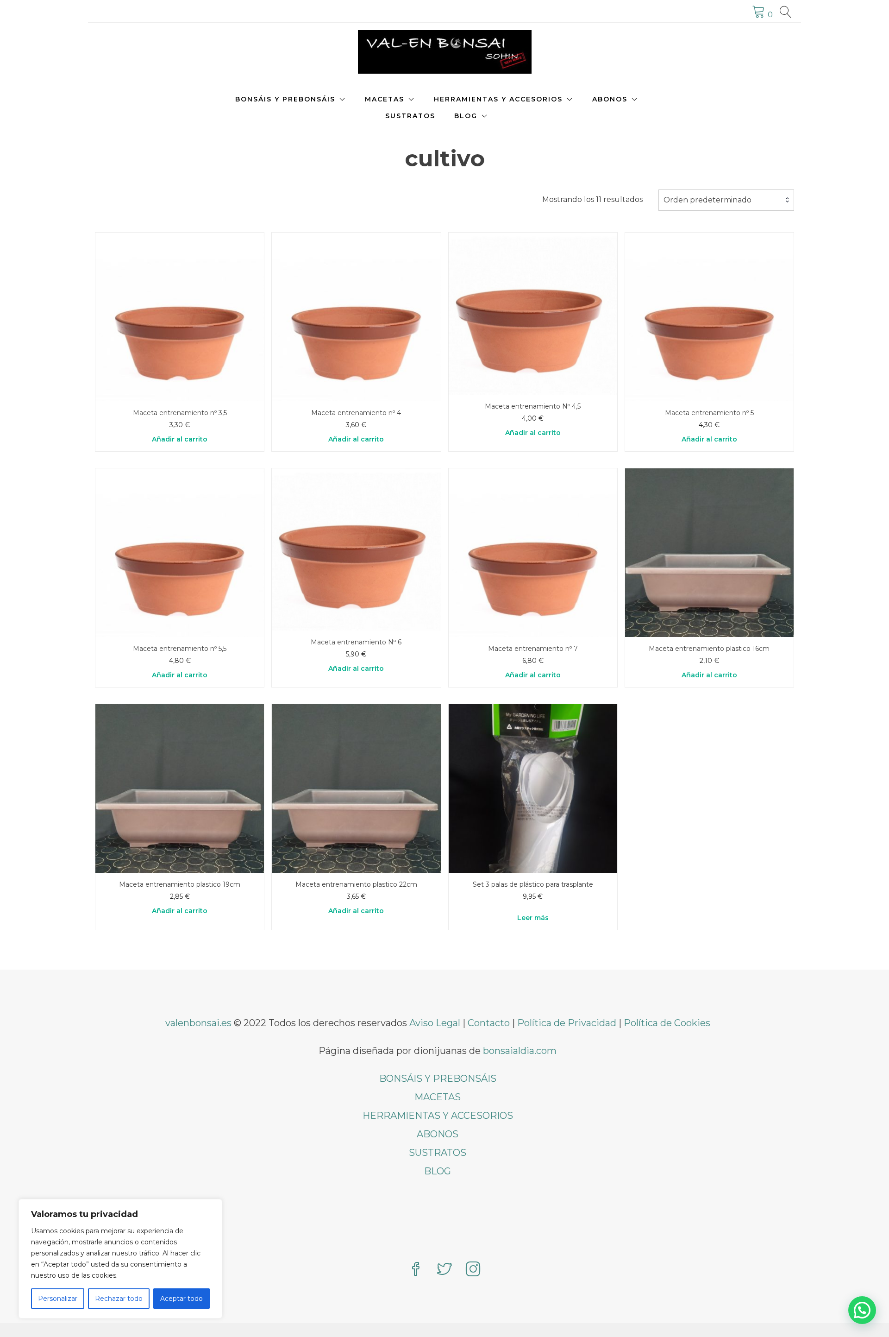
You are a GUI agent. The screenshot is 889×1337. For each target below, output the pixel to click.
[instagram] (473, 1270)
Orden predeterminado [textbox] (707, 200)
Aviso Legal (434, 1022)
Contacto (489, 1022)
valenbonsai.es (198, 1022)
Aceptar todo (181, 1298)
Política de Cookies (667, 1022)
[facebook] (415, 1270)
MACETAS (384, 99)
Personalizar (57, 1298)
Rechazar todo (119, 1298)
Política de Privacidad (566, 1022)
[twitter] (444, 1270)
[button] (862, 1310)
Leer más (533, 918)
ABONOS (609, 99)
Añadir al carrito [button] (179, 439)
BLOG (465, 116)
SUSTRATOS (410, 116)
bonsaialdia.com (520, 1050)
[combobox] (726, 200)
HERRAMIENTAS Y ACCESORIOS (498, 99)
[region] (120, 1258)
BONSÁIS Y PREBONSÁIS (285, 99)
